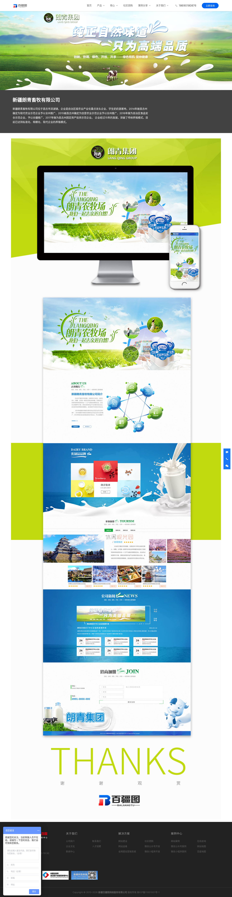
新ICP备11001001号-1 (148, 892)
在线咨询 (201, 841)
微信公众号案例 (178, 846)
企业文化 (70, 846)
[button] (99, 5)
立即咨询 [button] (210, 5)
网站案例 (175, 841)
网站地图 (201, 846)
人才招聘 (96, 846)
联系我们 (96, 841)
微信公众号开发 (152, 846)
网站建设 (122, 841)
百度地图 (201, 851)
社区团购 (128, 5)
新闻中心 (70, 851)
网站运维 (122, 846)
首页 (89, 5)
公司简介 (70, 841)
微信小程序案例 (178, 851)
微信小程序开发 (152, 851)
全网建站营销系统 (127, 851)
